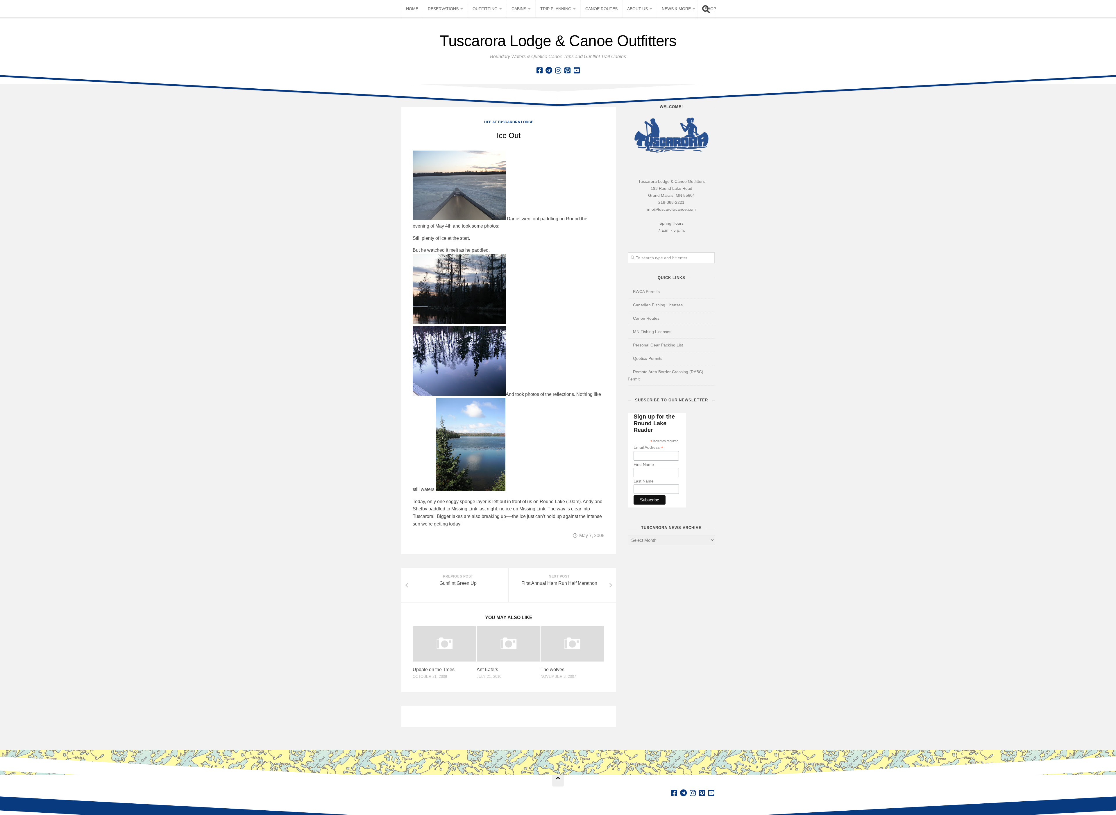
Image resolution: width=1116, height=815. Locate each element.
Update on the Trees (434, 669)
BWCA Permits (646, 291)
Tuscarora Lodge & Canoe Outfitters (558, 40)
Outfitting (485, 8)
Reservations (443, 8)
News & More (676, 8)
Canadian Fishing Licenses (658, 305)
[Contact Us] (548, 70)
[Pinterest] (567, 70)
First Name (644, 464)
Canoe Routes (601, 8)
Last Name (644, 481)
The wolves (552, 669)
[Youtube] (576, 70)
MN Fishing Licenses (652, 331)
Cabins (519, 8)
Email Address (648, 447)
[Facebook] (539, 70)
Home (412, 8)
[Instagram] (558, 70)
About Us (637, 8)
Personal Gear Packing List (658, 345)
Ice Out (509, 135)
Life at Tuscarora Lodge (508, 122)
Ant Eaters (487, 669)
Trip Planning (555, 8)
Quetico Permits (647, 358)
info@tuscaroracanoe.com (671, 209)
